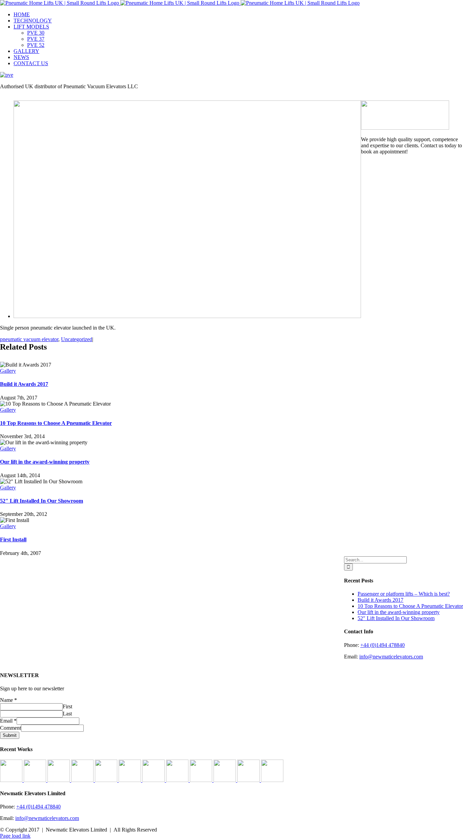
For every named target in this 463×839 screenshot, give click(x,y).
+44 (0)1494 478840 (382, 645)
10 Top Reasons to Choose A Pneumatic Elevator (56, 423)
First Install (13, 539)
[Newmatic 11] (272, 780)
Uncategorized (76, 339)
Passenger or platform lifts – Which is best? (404, 594)
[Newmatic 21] (12, 780)
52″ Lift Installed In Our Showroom (41, 501)
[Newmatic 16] (130, 780)
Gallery (8, 371)
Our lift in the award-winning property (44, 462)
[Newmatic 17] (107, 780)
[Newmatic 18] (83, 780)
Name (8, 700)
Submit (10, 735)
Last (67, 713)
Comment (10, 728)
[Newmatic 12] (249, 780)
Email (8, 721)
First (67, 706)
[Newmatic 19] (59, 780)
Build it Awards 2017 (24, 384)
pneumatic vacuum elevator (29, 339)
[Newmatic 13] (202, 780)
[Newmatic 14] (178, 780)
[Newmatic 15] (154, 780)
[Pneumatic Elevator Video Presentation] (225, 780)
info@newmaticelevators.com (391, 656)
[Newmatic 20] (35, 780)
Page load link (15, 836)
